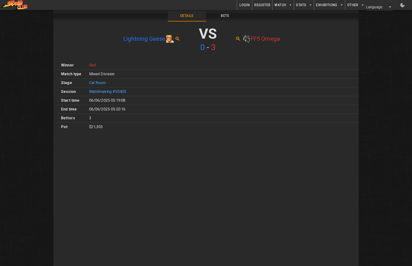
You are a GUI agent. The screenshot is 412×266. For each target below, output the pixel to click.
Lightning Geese (144, 38)
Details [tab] (187, 16)
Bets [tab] (225, 16)
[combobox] (376, 7)
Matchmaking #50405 (107, 91)
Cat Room (97, 82)
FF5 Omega (265, 38)
